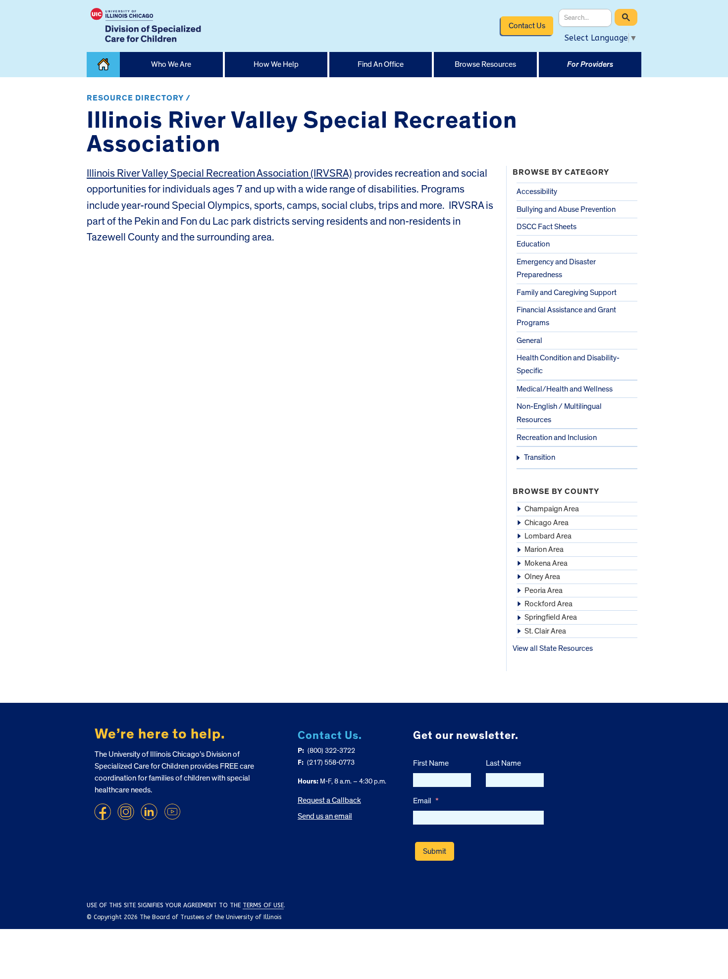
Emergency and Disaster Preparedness (556, 268)
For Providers (590, 64)
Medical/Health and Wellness (565, 389)
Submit (434, 851)
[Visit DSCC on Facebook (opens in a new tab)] (102, 812)
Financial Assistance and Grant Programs (566, 316)
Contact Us (527, 26)
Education (533, 244)
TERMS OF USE (263, 905)
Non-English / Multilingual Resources (559, 412)
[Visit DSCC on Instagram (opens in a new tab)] (126, 812)
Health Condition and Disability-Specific (568, 364)
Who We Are (171, 64)
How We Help (276, 64)
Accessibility (537, 192)
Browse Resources (485, 64)
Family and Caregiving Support (567, 292)
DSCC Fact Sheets (546, 227)
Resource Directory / (139, 98)
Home (103, 64)
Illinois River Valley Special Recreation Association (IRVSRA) (219, 173)
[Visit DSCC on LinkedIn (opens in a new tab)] (149, 812)
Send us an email (325, 816)
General (529, 340)
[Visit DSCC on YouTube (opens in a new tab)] (172, 812)
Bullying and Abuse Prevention (566, 209)
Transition (539, 457)
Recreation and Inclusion (557, 437)
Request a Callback (329, 800)
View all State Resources (553, 648)
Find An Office (381, 64)
